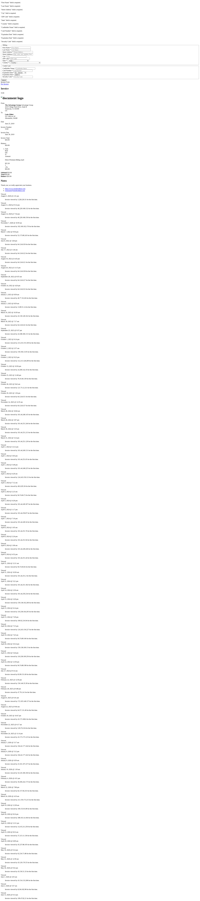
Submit (4, 80)
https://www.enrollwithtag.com (15, 189)
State (4, 61)
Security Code (7, 77)
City (3, 56)
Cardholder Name (8, 68)
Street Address (7, 52)
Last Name (6, 50)
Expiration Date (7, 73)
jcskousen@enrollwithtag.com (15, 190)
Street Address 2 (7, 54)
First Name (6, 48)
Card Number (7, 70)
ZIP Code (5, 58)
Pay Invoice (5, 84)
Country (5, 63)
